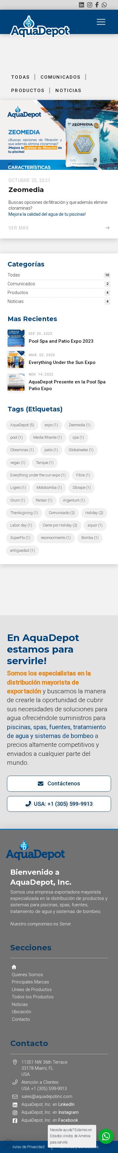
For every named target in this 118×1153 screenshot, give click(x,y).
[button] (101, 22)
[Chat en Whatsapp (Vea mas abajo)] (104, 4)
